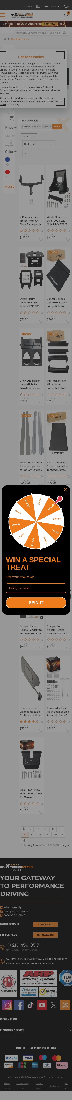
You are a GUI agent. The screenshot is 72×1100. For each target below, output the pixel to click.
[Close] (66, 489)
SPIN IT (36, 602)
